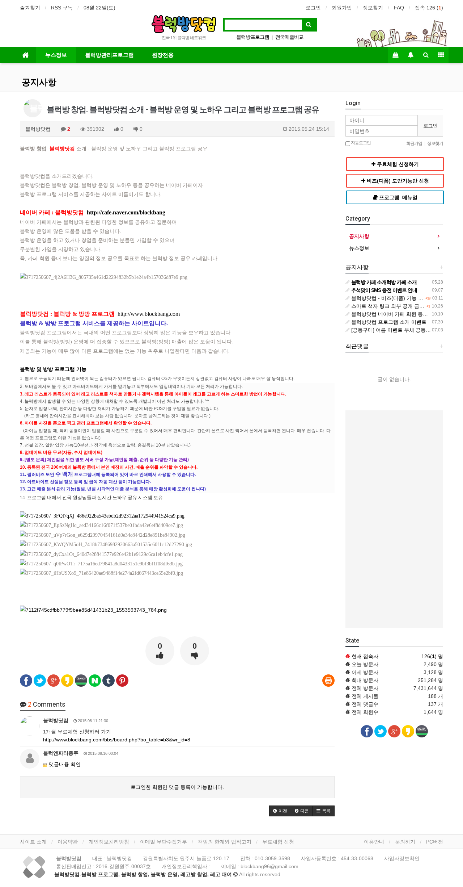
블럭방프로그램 (252, 37)
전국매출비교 (289, 37)
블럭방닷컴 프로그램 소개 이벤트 (388, 322)
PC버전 (434, 842)
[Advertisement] (394, 519)
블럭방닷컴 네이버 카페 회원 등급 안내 (394, 314)
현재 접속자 (365, 656)
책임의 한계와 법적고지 (224, 842)
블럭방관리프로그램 (109, 55)
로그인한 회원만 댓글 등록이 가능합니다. (177, 787)
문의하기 (405, 842)
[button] (280, 811)
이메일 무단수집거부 (163, 842)
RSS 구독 (62, 8)
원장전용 (163, 55)
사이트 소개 (33, 842)
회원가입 (342, 8)
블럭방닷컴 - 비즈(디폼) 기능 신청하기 (394, 298)
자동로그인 (360, 142)
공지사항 (39, 82)
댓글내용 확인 (65, 764)
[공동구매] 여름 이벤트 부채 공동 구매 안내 (399, 330)
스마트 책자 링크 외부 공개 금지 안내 (393, 306)
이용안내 (374, 842)
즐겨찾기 (30, 8)
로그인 (313, 8)
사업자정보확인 (402, 858)
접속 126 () (429, 8)
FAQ (399, 8)
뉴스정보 (56, 55)
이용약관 (68, 842)
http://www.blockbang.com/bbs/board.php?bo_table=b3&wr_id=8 (116, 739)
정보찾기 (373, 8)
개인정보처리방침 (109, 842)
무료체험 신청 (278, 842)
